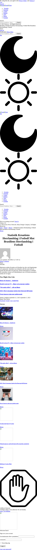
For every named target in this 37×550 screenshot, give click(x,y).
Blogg (1, 231)
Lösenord (2, 539)
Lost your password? (5, 549)
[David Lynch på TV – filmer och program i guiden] (6, 339)
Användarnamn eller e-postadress (9, 536)
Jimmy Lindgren (4, 261)
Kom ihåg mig (6, 543)
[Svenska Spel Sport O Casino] (6, 420)
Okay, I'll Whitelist (5, 511)
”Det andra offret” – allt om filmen (10, 287)
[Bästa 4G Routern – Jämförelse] (6, 319)
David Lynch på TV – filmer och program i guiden (14, 284)
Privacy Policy (23, 0)
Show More (10, 32)
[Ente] (6, 5)
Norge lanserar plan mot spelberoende (11, 294)
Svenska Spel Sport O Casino (7, 423)
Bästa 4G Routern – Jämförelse (9, 280)
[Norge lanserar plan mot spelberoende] (6, 400)
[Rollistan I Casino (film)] (6, 460)
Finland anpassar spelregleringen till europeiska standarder (14, 443)
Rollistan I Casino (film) (6, 464)
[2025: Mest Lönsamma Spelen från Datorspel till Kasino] (6, 380)
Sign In (17, 221)
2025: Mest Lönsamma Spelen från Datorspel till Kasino (16, 291)
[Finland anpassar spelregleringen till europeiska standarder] (6, 440)
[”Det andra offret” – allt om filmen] (6, 359)
